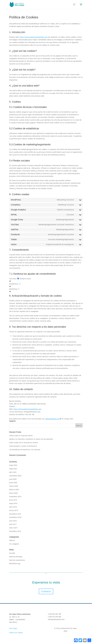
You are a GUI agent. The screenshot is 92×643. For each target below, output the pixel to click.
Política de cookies (16, 633)
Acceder (12, 553)
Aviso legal (13, 628)
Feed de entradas (15, 557)
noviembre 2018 (15, 517)
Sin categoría (14, 544)
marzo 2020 (13, 486)
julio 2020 (12, 479)
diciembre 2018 (15, 514)
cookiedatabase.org (52, 419)
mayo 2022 (13, 465)
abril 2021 (13, 472)
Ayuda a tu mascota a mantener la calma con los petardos (31, 439)
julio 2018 (12, 521)
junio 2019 (13, 500)
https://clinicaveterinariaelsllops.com (33, 37)
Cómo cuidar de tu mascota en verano (23, 442)
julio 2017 (12, 524)
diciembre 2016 (15, 531)
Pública (12, 540)
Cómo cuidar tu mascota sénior (21, 435)
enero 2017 (13, 528)
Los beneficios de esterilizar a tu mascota (24, 449)
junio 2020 (13, 482)
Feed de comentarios (17, 560)
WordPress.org (14, 563)
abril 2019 (13, 507)
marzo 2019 (13, 510)
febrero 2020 (14, 489)
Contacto (46, 591)
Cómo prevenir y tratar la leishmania (23, 446)
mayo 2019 (13, 503)
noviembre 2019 (15, 496)
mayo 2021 (13, 469)
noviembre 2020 (15, 476)
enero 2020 (13, 493)
